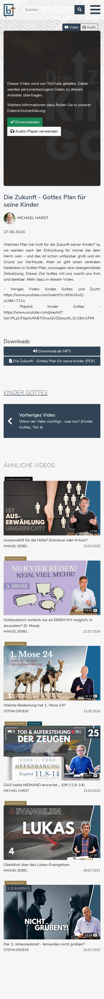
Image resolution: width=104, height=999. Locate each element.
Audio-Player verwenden (36, 131)
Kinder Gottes (25, 392)
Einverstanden (26, 122)
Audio (91, 27)
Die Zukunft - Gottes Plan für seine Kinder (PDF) (53, 361)
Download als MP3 (54, 351)
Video (73, 27)
